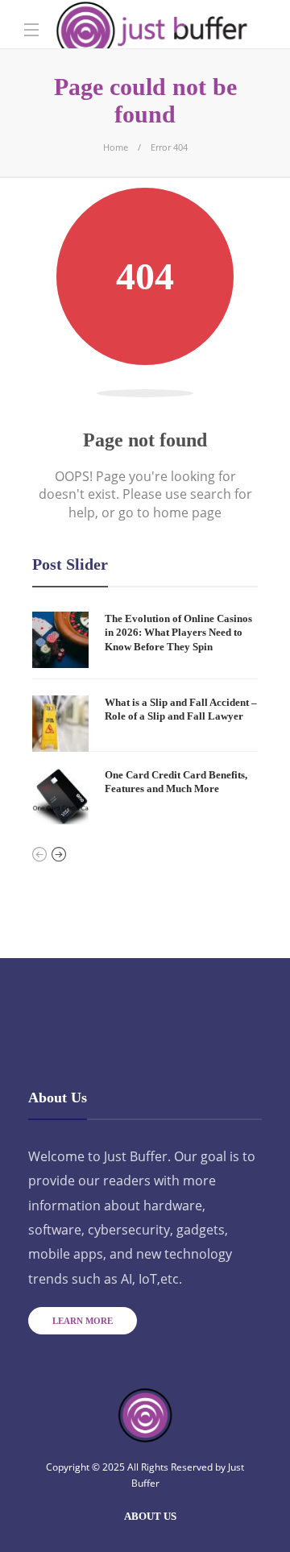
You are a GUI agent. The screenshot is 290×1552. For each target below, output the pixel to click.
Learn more (82, 1321)
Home (115, 147)
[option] (145, 718)
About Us (150, 1516)
